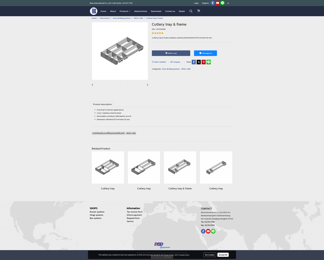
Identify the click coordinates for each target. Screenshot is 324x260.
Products (124, 11)
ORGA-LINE (185, 69)
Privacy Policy (169, 255)
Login (196, 3)
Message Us (207, 53)
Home (103, 11)
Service (130, 221)
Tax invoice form (135, 211)
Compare (176, 62)
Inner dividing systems (171, 69)
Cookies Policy (184, 255)
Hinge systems (96, 214)
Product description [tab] (102, 104)
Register (205, 3)
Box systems (95, 218)
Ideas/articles (140, 11)
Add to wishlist (160, 62)
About (113, 11)
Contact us (170, 11)
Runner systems (97, 211)
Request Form (133, 218)
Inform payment (134, 214)
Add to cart (172, 53)
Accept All (223, 255)
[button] (191, 11)
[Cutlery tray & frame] (120, 51)
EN (230, 3)
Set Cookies (210, 255)
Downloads (156, 11)
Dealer (182, 11)
